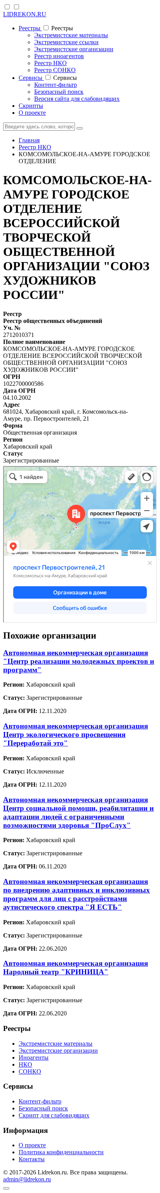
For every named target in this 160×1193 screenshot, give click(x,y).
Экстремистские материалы (71, 35)
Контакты (32, 1159)
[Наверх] (6, 1188)
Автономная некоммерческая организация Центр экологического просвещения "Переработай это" (75, 734)
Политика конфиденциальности (61, 1152)
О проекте (32, 112)
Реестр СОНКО (55, 70)
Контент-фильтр (55, 84)
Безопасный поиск (58, 91)
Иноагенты (34, 1057)
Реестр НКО (50, 63)
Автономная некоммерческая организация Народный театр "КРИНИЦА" (75, 967)
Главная (29, 140)
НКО (25, 1064)
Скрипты (31, 105)
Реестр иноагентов (59, 56)
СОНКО (30, 1071)
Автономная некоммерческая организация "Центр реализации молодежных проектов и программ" (78, 661)
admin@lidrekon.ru (27, 1179)
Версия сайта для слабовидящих (77, 98)
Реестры (30, 28)
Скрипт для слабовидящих (54, 1115)
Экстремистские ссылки (66, 42)
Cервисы (31, 77)
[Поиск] (80, 128)
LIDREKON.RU (24, 14)
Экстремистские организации (73, 49)
